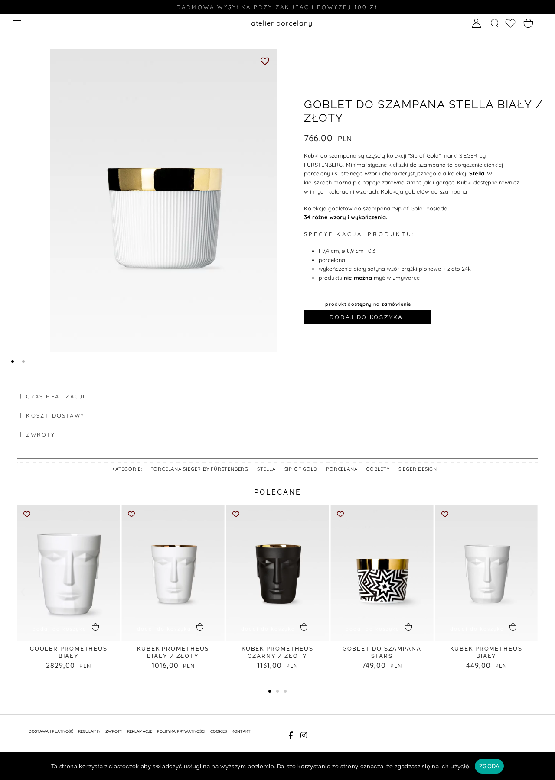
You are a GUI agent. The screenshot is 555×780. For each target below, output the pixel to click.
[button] (144, 396)
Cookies (218, 731)
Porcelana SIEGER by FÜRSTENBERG (199, 469)
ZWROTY (113, 731)
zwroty (40, 434)
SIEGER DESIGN (417, 469)
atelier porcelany (282, 23)
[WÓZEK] (528, 23)
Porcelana (341, 469)
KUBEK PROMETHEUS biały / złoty (173, 652)
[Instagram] (304, 735)
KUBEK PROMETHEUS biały (486, 652)
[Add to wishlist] (265, 61)
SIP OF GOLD (301, 469)
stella (266, 469)
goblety (378, 469)
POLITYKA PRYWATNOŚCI (181, 731)
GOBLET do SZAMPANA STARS (382, 652)
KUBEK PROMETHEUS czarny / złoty (277, 652)
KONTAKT (241, 731)
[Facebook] (290, 735)
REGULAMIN (89, 731)
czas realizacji (55, 396)
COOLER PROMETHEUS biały (69, 652)
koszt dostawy (55, 415)
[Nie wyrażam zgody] (465, 769)
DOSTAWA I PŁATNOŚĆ (51, 731)
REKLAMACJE (139, 731)
